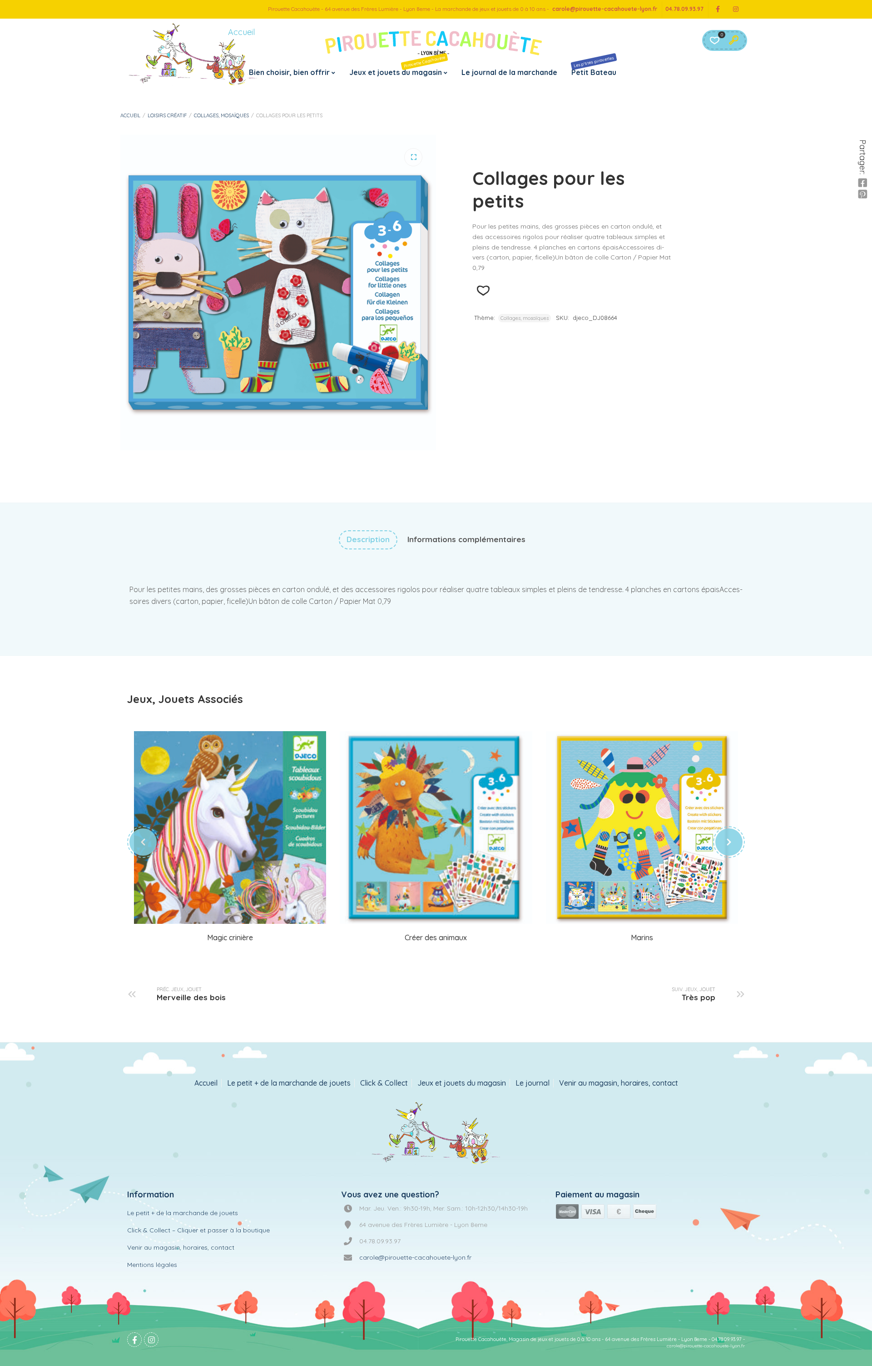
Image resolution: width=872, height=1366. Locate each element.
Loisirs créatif (167, 115)
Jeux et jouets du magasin (397, 66)
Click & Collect (384, 1083)
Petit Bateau (593, 66)
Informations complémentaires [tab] (466, 539)
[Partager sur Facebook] (862, 183)
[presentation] (143, 842)
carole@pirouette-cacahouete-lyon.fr (604, 8)
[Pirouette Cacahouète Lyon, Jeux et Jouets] (436, 1134)
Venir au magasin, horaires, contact (618, 1083)
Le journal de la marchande (509, 72)
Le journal (532, 1083)
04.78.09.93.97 (684, 8)
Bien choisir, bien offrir (289, 72)
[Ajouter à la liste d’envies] (483, 290)
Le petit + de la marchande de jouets (289, 1083)
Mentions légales (152, 1265)
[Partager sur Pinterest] (862, 194)
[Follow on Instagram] (736, 9)
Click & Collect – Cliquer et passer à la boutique (198, 1230)
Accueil (130, 115)
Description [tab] (368, 539)
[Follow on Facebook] (717, 9)
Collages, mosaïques (221, 115)
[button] (413, 157)
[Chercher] (733, 40)
